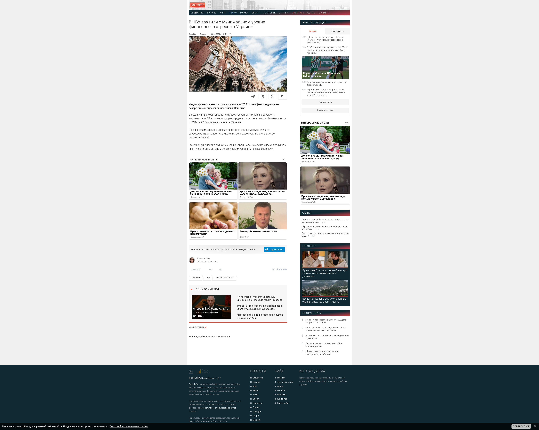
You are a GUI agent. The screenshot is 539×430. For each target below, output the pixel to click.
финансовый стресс (225, 278)
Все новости (325, 102)
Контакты (282, 399)
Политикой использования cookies (129, 426)
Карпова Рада (203, 259)
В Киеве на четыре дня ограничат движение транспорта (327, 337)
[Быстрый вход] (345, 5)
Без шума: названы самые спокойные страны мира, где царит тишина (324, 300)
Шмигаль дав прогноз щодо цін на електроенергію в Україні (322, 352)
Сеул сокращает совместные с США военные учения (324, 344)
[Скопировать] (282, 97)
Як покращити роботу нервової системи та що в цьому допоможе (325, 221)
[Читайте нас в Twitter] (310, 392)
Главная (281, 378)
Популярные (338, 31)
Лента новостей (325, 110)
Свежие (312, 31)
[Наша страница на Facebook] (302, 392)
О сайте (281, 390)
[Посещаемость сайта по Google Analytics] (203, 371)
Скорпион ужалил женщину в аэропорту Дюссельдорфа (326, 83)
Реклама (281, 394)
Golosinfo (197, 5)
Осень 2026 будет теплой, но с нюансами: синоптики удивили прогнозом (326, 329)
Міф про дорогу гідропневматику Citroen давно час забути (325, 228)
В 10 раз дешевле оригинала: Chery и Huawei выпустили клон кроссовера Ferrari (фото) (325, 40)
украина (196, 278)
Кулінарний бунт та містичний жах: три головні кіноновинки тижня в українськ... (324, 273)
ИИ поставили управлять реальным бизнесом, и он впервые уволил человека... (260, 298)
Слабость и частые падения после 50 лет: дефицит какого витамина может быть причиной (327, 50)
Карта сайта (283, 403)
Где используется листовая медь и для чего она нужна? (325, 234)
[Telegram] (253, 96)
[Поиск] (335, 5)
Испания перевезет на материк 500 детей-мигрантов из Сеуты (327, 321)
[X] (263, 96)
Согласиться (521, 426)
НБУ (208, 278)
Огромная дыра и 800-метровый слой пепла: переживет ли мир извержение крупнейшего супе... (326, 92)
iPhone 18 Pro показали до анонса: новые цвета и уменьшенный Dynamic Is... (259, 307)
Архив (280, 386)
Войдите (193, 336)
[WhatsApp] (273, 96)
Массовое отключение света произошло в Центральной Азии (260, 316)
